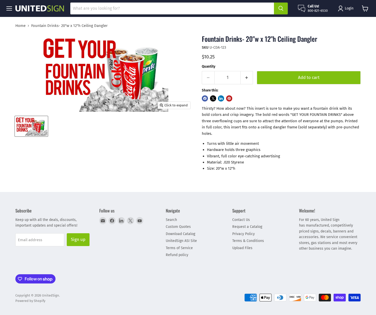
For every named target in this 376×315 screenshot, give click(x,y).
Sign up (78, 239)
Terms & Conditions (248, 241)
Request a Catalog (247, 227)
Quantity (208, 66)
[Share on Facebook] (205, 98)
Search (171, 220)
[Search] (281, 8)
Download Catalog (180, 234)
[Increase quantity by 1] (247, 77)
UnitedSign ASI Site (181, 241)
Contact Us (241, 220)
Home (20, 26)
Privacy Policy (243, 234)
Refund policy (177, 255)
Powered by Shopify (30, 301)
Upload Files (242, 248)
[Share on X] (213, 98)
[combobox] (172, 8)
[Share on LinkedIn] (221, 98)
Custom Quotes (178, 227)
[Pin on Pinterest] (229, 98)
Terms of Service (179, 248)
